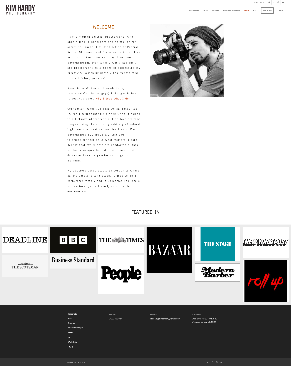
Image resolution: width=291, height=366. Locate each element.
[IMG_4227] (171, 251)
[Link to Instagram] (278, 2)
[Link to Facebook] (274, 2)
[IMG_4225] (219, 245)
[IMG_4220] (26, 241)
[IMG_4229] (26, 267)
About (70, 332)
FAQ (69, 337)
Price (69, 318)
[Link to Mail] (283, 2)
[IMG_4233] (267, 282)
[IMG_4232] (122, 275)
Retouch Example (75, 327)
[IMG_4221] (74, 241)
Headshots (72, 313)
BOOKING (72, 342)
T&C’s (70, 346)
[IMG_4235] (219, 273)
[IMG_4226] (122, 241)
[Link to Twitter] (269, 2)
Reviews (71, 323)
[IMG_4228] (267, 243)
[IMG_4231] (74, 263)
